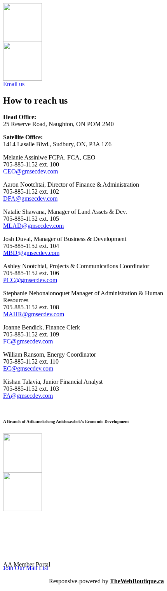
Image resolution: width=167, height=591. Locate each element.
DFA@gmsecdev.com (30, 198)
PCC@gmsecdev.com (30, 280)
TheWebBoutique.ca (137, 581)
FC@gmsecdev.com (28, 341)
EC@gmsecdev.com (28, 368)
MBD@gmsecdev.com (31, 253)
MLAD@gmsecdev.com (33, 225)
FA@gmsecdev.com (28, 395)
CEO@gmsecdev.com (30, 171)
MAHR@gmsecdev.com (33, 314)
